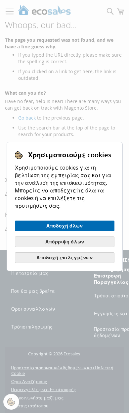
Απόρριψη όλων (64, 241)
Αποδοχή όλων (64, 226)
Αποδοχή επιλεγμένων (64, 257)
